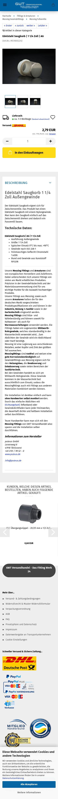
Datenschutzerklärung (13, 778)
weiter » (31, 25)
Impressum (11, 629)
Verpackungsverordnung (18, 609)
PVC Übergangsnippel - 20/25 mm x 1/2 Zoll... (29, 528)
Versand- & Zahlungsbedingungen (23, 598)
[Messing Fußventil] (29, 66)
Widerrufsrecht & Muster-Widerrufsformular (28, 603)
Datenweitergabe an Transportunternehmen (28, 634)
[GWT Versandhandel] (29, 5)
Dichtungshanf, (12, 404)
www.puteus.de (12, 454)
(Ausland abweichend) (40, 119)
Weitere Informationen (29, 792)
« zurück (19, 25)
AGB (8, 614)
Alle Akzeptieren (29, 784)
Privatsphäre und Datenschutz (21, 624)
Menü (5, 5)
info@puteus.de (13, 460)
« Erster (8, 25)
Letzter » (42, 25)
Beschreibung (16, 183)
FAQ (8, 619)
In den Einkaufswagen (29, 152)
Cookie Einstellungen (16, 639)
